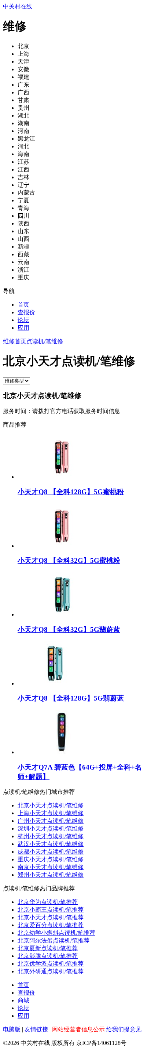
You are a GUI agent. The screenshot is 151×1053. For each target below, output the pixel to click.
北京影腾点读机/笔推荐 (48, 956)
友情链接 (36, 1029)
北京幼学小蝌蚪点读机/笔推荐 (56, 933)
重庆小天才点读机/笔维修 (51, 859)
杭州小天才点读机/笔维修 (51, 836)
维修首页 (14, 341)
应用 (23, 328)
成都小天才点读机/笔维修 (51, 851)
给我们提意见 (123, 1029)
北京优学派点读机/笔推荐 (51, 963)
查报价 (26, 312)
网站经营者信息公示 (78, 1029)
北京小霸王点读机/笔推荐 (51, 910)
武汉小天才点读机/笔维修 (51, 844)
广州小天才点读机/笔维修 (51, 821)
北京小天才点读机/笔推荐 (51, 917)
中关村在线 (17, 6)
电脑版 (12, 1029)
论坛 (23, 320)
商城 (23, 1000)
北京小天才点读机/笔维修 (51, 805)
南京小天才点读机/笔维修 (51, 867)
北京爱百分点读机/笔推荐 (51, 925)
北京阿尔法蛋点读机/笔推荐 (53, 940)
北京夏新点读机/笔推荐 (48, 948)
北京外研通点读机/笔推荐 (51, 971)
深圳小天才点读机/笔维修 (51, 828)
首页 (23, 304)
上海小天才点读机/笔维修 (51, 813)
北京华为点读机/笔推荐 (48, 902)
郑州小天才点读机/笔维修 (51, 875)
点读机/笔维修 (44, 341)
